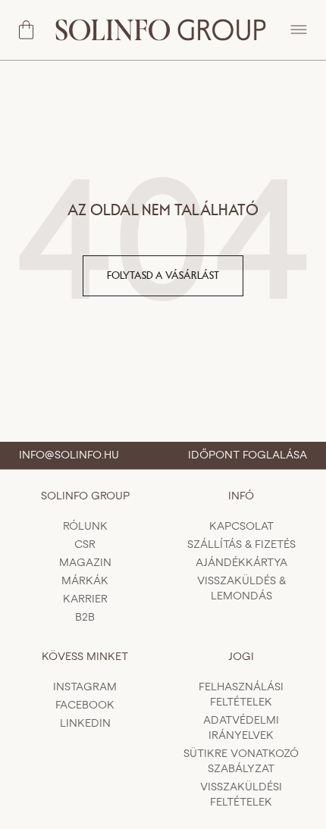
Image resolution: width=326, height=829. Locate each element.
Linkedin (85, 723)
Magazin (85, 563)
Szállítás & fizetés (241, 545)
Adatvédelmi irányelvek (241, 728)
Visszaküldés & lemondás (241, 589)
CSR (85, 545)
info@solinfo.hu (69, 455)
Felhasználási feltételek (241, 695)
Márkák (84, 581)
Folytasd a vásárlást (163, 276)
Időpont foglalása (247, 455)
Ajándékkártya (241, 563)
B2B (85, 617)
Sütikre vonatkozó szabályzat (241, 761)
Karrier (85, 599)
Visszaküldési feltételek (241, 795)
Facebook (84, 705)
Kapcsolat (241, 526)
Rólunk (85, 526)
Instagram (85, 687)
